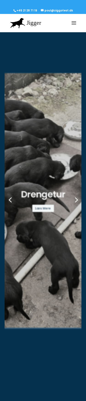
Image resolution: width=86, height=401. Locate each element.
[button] (10, 200)
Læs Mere (43, 209)
